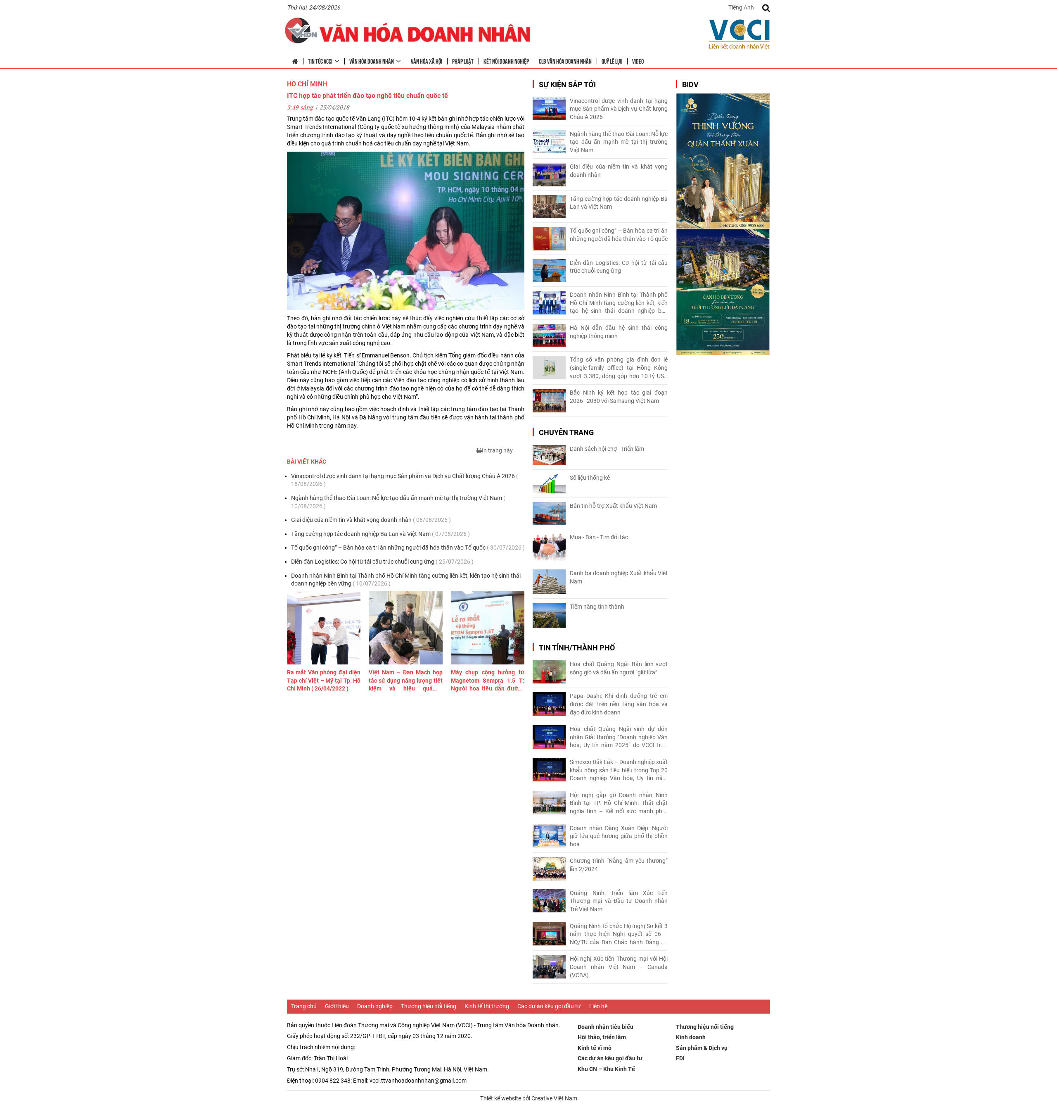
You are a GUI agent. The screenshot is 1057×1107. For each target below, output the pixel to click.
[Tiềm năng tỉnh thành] (549, 615)
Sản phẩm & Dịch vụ (702, 1048)
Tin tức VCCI (320, 61)
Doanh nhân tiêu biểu (605, 1027)
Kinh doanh (691, 1037)
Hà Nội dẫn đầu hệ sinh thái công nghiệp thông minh (619, 331)
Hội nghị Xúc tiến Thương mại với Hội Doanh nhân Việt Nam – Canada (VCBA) (619, 966)
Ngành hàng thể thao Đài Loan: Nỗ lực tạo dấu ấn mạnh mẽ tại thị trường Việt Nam (398, 502)
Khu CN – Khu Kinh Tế (606, 1069)
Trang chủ (304, 1006)
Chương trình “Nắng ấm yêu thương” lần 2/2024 (619, 864)
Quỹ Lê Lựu (612, 61)
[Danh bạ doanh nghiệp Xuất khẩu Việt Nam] (549, 581)
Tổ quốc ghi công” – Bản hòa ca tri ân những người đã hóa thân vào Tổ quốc (408, 547)
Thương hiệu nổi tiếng (428, 1006)
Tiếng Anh (741, 7)
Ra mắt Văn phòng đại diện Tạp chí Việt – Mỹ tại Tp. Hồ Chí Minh (323, 680)
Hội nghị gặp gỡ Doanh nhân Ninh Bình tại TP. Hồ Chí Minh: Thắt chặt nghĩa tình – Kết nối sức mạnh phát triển (619, 804)
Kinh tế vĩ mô (594, 1048)
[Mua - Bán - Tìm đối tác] (549, 547)
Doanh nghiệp (375, 1006)
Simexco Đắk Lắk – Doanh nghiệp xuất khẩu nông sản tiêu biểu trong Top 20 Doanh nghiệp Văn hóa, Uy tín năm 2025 (619, 771)
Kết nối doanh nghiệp (506, 61)
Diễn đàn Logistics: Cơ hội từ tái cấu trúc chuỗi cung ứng (382, 561)
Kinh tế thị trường (487, 1006)
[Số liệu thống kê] (549, 483)
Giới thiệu (337, 1006)
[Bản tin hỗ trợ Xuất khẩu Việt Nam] (549, 513)
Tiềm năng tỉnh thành (597, 606)
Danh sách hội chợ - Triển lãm (607, 448)
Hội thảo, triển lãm (602, 1037)
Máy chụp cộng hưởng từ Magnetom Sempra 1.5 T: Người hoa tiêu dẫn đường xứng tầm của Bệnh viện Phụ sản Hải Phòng (487, 681)
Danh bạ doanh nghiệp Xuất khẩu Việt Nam (619, 577)
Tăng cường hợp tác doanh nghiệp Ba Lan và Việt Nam (380, 534)
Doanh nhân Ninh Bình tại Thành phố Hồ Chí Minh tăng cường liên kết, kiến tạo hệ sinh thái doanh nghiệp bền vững (406, 579)
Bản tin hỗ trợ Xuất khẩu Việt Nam (613, 505)
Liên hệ (598, 1006)
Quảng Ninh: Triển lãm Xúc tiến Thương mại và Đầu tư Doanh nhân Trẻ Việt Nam (619, 901)
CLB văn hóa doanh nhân (565, 61)
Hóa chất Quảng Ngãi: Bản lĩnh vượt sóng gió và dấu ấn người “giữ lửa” (619, 668)
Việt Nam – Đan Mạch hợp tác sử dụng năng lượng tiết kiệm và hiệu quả (405, 681)
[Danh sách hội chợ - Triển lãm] (549, 455)
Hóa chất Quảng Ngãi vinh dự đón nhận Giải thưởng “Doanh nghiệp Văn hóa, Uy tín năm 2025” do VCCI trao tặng (619, 738)
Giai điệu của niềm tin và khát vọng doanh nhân (371, 520)
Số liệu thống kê (590, 477)
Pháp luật (463, 61)
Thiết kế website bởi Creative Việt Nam (528, 1098)
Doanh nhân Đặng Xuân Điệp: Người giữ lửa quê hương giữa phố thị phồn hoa (619, 836)
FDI (680, 1058)
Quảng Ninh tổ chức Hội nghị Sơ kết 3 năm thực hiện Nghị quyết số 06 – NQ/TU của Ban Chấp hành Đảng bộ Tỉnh (619, 935)
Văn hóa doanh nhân (371, 61)
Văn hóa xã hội (426, 61)
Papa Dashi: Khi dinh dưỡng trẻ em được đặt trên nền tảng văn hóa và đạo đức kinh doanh (619, 704)
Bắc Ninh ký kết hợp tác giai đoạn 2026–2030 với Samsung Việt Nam (619, 396)
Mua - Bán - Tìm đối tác (599, 537)
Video (638, 61)
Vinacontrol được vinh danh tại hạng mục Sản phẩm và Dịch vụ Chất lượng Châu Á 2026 (404, 480)
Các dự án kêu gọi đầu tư (549, 1006)
